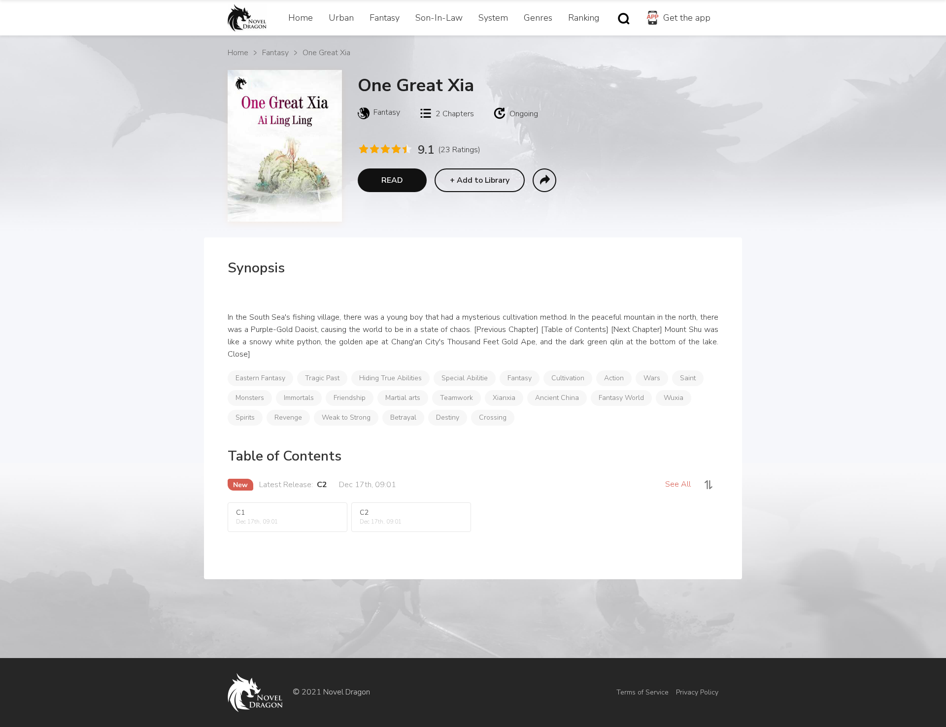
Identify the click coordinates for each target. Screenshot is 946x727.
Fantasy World (621, 397)
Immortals (299, 397)
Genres (538, 18)
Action (614, 378)
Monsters (250, 397)
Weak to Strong (346, 417)
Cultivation (567, 378)
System (493, 18)
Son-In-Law (439, 18)
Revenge (288, 417)
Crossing (493, 417)
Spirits (245, 417)
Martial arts (402, 397)
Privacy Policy (697, 692)
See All (678, 484)
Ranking (583, 18)
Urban (341, 18)
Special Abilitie (464, 378)
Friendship (350, 397)
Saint (688, 378)
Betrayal (403, 417)
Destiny (447, 417)
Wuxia (673, 397)
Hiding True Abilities (390, 378)
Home (300, 18)
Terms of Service (642, 692)
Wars (651, 378)
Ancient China (557, 397)
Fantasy (385, 18)
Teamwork (456, 397)
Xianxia (504, 397)
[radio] (363, 149)
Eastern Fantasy (260, 378)
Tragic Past (322, 378)
